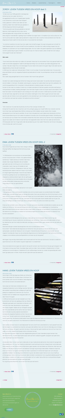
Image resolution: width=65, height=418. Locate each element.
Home (28, 2)
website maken (7, 417)
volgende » (59, 380)
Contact (9, 409)
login (40, 417)
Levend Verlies (42, 2)
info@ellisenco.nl (57, 404)
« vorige (5, 380)
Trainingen (51, 2)
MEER (58, 2)
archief (62, 6)
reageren (58, 134)
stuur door (7, 134)
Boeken (34, 2)
